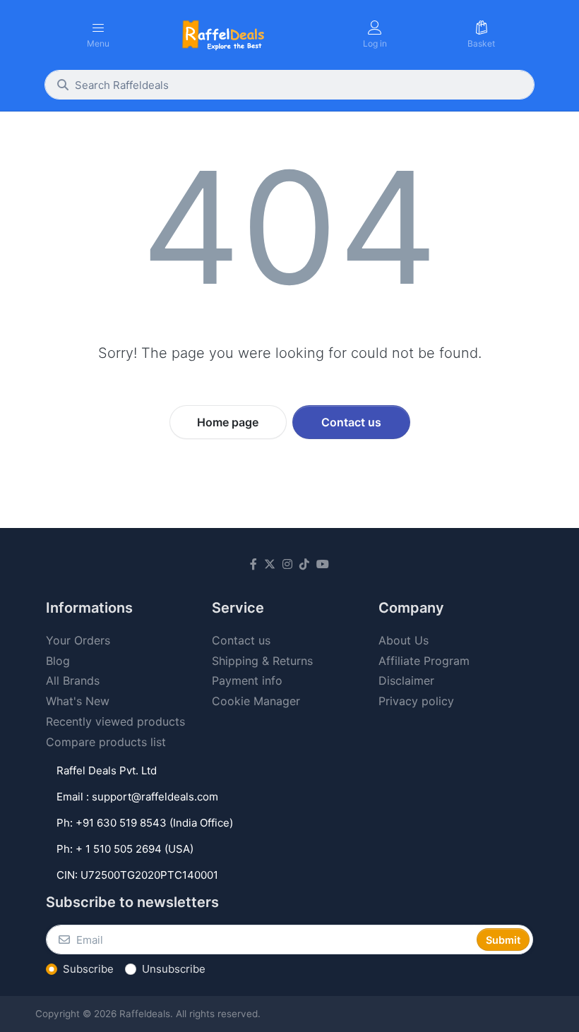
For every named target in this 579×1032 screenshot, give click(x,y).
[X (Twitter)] (269, 564)
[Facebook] (253, 564)
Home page (227, 422)
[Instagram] (287, 564)
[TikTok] (304, 564)
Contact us (351, 422)
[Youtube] (323, 564)
